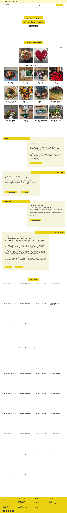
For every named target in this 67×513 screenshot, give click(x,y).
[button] (36, 163)
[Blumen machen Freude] (26, 53)
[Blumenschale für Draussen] (56, 112)
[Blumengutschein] (26, 74)
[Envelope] (10, 511)
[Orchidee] (26, 112)
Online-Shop (60, 5)
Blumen (35, 501)
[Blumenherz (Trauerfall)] (26, 93)
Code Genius (56, 506)
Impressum (50, 501)
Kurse (35, 504)
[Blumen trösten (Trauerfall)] (41, 53)
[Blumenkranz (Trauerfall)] (11, 93)
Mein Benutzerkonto (26, 129)
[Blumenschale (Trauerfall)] (11, 112)
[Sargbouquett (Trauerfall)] (56, 93)
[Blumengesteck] (41, 74)
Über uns (35, 503)
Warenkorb (41, 128)
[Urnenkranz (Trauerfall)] (41, 93)
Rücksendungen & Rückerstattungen (55, 503)
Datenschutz (51, 502)
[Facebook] (4, 511)
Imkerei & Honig (36, 502)
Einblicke (35, 506)
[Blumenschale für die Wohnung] (41, 112)
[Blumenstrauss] (11, 74)
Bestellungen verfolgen (33, 129)
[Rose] (56, 74)
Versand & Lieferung (52, 504)
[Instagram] (8, 511)
